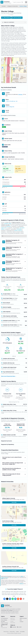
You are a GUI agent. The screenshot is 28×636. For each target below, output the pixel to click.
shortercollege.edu (10, 106)
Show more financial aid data (8, 376)
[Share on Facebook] (4, 599)
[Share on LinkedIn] (10, 599)
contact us (21, 583)
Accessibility (22, 631)
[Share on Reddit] (18, 599)
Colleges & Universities (12, 6)
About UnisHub (23, 618)
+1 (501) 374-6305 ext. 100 (11, 101)
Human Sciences (18, 230)
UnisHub (4, 6)
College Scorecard (4, 577)
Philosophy (19, 229)
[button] (14, 69)
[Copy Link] (23, 599)
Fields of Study (4, 623)
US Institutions (4, 618)
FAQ (21, 620)
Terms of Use (6, 631)
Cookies (17, 631)
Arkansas (20, 94)
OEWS (2, 578)
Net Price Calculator (18, 17)
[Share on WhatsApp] (13, 599)
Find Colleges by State (4, 620)
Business (9, 226)
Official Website (7, 17)
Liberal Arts (3, 227)
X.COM (19, 627)
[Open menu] (26, 2)
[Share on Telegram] (15, 599)
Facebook (14, 627)
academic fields (7, 223)
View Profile (14, 502)
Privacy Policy (12, 631)
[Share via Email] (21, 599)
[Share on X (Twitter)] (7, 599)
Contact (21, 621)
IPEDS (22, 576)
